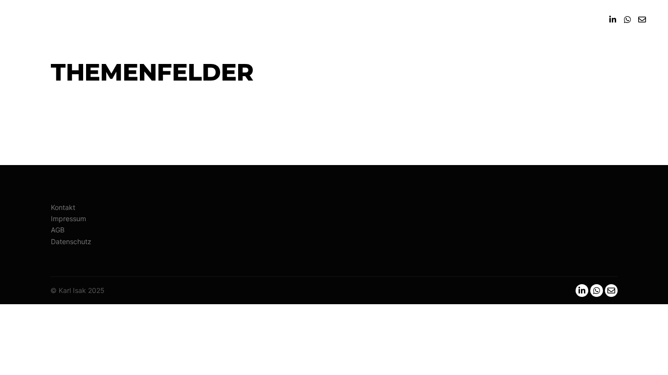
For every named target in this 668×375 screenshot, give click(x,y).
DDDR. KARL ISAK (68, 19)
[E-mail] (642, 19)
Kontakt (63, 207)
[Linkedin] (612, 19)
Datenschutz (71, 241)
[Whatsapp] (627, 19)
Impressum (68, 218)
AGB (58, 230)
